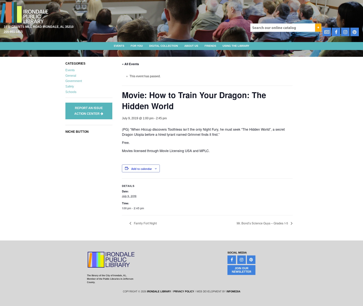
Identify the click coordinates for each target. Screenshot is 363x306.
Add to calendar (141, 169)
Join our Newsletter (241, 270)
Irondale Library (159, 291)
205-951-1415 (13, 31)
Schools (70, 92)
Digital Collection (163, 45)
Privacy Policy (183, 291)
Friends (210, 45)
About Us (191, 45)
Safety (69, 86)
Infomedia (233, 291)
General (70, 75)
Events (119, 45)
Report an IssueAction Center (88, 110)
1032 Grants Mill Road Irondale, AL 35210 (39, 26)
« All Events (130, 64)
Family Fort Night (145, 223)
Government (73, 81)
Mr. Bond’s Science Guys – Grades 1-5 (263, 223)
